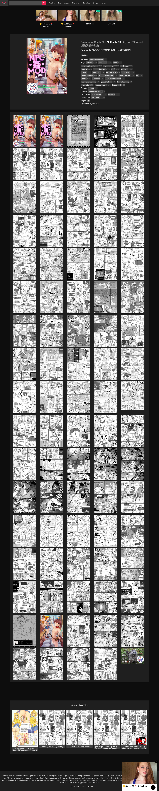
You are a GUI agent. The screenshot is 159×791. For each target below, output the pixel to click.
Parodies (86, 3)
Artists (66, 3)
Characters (76, 3)
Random (52, 3)
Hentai (103, 3)
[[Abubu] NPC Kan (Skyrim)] (52, 727)
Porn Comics (76, 786)
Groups (95, 3)
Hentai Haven (87, 786)
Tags (60, 3)
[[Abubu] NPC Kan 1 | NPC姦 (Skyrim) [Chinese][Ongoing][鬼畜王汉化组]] (134, 727)
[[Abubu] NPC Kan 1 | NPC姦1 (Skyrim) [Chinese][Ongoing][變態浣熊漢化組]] (107, 727)
